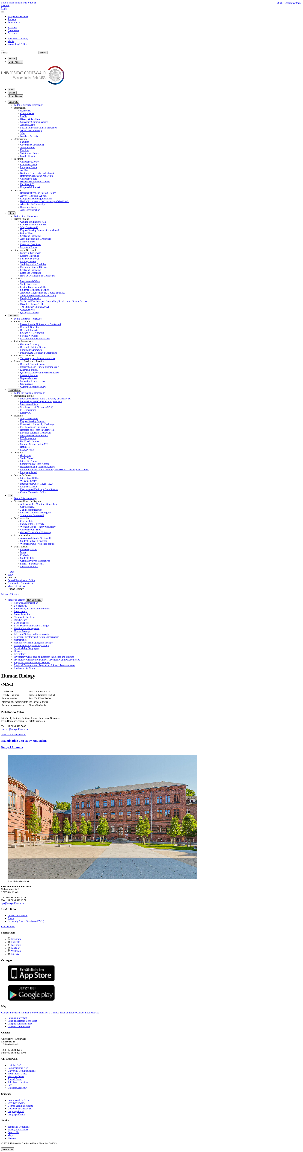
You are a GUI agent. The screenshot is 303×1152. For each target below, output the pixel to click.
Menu (11, 89)
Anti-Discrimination (30, 210)
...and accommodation (31, 509)
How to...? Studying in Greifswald (37, 275)
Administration (27, 147)
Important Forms (28, 247)
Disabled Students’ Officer (33, 304)
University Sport (28, 178)
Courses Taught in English (33, 224)
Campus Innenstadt (17, 1018)
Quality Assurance (29, 312)
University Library (29, 161)
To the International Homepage (29, 393)
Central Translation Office (33, 492)
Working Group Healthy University (38, 526)
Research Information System (35, 338)
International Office (30, 281)
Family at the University (32, 524)
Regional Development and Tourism (32, 662)
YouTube (15, 948)
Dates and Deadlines (30, 244)
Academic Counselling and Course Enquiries (42, 292)
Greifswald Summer (30, 441)
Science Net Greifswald (32, 333)
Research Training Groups (33, 347)
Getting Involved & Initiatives (35, 560)
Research (13, 315)
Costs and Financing (30, 236)
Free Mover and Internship (33, 427)
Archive (24, 170)
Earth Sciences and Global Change (31, 625)
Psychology (20, 654)
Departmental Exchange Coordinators (39, 489)
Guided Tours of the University (35, 532)
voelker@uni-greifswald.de (14, 729)
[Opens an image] (102, 878)
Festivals (24, 555)
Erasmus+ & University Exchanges (37, 424)
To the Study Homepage (26, 216)
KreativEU (25, 412)
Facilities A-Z (27, 184)
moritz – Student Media (32, 563)
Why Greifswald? (29, 227)
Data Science (20, 620)
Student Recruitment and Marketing (38, 295)
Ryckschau (25, 110)
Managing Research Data (32, 381)
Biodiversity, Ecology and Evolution (32, 608)
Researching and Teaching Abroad (37, 466)
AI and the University (31, 130)
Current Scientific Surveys (33, 386)
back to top (8, 1149)
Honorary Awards (29, 207)
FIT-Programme (28, 410)
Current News (27, 113)
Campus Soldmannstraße (20, 1023)
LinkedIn (15, 942)
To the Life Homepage (25, 498)
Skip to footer (29, 2)
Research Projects (29, 330)
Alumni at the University (32, 204)
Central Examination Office (34, 287)
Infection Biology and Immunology (31, 634)
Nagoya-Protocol (28, 378)
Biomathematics (22, 614)
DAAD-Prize (27, 449)
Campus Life (26, 521)
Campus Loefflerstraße (19, 1026)
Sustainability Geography (26, 648)
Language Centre (28, 167)
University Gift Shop (30, 529)
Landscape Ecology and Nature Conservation (36, 637)
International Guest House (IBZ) (36, 483)
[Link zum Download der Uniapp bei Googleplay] (31, 1000)
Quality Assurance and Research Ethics (39, 372)
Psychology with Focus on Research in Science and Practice (44, 656)
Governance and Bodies (32, 144)
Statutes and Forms (29, 153)
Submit (43, 53)
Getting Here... (27, 233)
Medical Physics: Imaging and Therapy (33, 642)
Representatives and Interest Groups (38, 193)
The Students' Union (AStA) (34, 306)
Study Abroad (27, 458)
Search (4, 52)
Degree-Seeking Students (32, 421)
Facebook (15, 945)
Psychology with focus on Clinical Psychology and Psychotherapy (47, 659)
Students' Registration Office (34, 289)
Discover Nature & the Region (35, 512)
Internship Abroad (29, 461)
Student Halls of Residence (33, 541)
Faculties (24, 141)
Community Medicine (25, 617)
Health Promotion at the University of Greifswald (44, 201)
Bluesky (14, 954)
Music (23, 552)
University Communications (34, 122)
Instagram (15, 939)
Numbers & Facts (29, 136)
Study (11, 213)
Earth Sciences (21, 622)
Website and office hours (13, 734)
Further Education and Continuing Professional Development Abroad (54, 469)
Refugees (25, 446)
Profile (23, 116)
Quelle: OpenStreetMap (289, 3)
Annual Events (27, 124)
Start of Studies (27, 241)
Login (4, 8)
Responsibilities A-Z (30, 187)
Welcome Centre (28, 481)
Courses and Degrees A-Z (33, 221)
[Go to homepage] (32, 83)
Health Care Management (26, 628)
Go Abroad (25, 455)
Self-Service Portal (29, 258)
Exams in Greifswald (30, 253)
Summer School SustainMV (34, 444)
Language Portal (28, 472)
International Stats (29, 404)
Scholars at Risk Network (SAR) (36, 407)
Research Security (29, 375)
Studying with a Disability (33, 264)
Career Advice (27, 309)
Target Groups (15, 96)
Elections (24, 150)
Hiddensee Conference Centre (35, 181)
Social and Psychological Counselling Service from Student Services (54, 301)
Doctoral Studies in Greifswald (35, 432)
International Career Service (34, 435)
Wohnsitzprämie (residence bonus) (37, 543)
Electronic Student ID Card (33, 267)
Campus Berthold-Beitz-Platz (22, 1020)
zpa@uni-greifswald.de (12, 903)
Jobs (22, 133)
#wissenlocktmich (29, 566)
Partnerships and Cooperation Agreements (41, 401)
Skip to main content (11, 2)
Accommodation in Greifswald (35, 238)
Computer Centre (28, 164)
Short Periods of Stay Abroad (34, 464)
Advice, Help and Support (33, 195)
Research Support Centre (32, 364)
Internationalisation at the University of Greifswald (45, 398)
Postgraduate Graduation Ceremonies (38, 352)
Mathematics (20, 639)
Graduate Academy (29, 344)
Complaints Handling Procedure (36, 198)
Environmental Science (25, 668)
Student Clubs (27, 558)
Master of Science (10, 594)
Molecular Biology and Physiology (31, 645)
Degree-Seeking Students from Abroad (39, 230)
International (14, 390)
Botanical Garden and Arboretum (36, 176)
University (13, 102)
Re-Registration (28, 261)
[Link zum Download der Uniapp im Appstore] (31, 980)
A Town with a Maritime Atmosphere (38, 504)
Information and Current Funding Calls (39, 367)
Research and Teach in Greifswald (37, 429)
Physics (17, 651)
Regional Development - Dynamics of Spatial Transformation (44, 665)
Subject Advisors (28, 284)
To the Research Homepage (28, 318)
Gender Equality (28, 156)
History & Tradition (30, 119)
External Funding (29, 369)
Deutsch (5, 5)
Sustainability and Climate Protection (38, 127)
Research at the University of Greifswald (40, 324)
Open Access (26, 384)
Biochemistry (20, 605)
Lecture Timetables (29, 255)
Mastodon (15, 951)
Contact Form (8, 926)
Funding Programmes (31, 350)
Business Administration (26, 603)
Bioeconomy (20, 611)
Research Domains (29, 327)
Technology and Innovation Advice (37, 358)
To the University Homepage (28, 105)
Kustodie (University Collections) (37, 173)
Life (10, 495)
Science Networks (29, 335)
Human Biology (34, 600)
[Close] (2, 50)
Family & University (30, 298)
